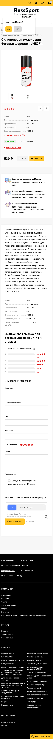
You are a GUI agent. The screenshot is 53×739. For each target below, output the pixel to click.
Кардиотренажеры (34, 660)
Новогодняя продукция (36, 685)
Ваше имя (9, 388)
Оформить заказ (7, 638)
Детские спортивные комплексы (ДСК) (35, 668)
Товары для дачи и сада (36, 672)
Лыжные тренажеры (35, 698)
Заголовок (9, 430)
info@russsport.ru (8, 571)
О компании (6, 595)
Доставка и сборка (8, 605)
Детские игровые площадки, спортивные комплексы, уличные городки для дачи (12, 672)
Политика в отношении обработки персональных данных (23, 615)
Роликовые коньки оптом (37, 691)
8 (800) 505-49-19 (28, 560)
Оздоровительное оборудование (34, 706)
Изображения (10, 474)
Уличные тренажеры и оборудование (10, 692)
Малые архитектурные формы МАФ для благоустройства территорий (13, 685)
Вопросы (4, 609)
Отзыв (7, 451)
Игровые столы (7, 705)
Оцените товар (11, 445)
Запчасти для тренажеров (37, 695)
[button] (41, 736)
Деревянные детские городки (12, 667)
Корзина (4, 631)
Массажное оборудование (37, 653)
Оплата (4, 602)
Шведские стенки (8, 664)
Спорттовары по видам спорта (13, 660)
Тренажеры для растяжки (37, 664)
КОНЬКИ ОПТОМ (7, 653)
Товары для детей (34, 688)
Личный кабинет (7, 634)
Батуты (4, 702)
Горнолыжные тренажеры (37, 681)
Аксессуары (31, 702)
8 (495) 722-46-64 (8, 560)
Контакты (5, 612)
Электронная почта (13, 402)
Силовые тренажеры (35, 657)
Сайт (7, 416)
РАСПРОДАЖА (7, 657)
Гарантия (5, 599)
